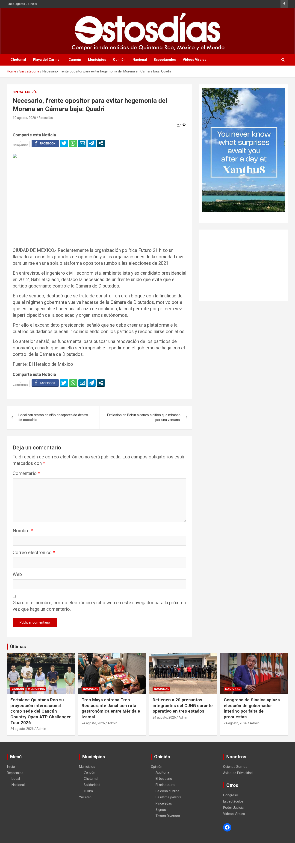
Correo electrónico (34, 552)
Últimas (18, 646)
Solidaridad (92, 785)
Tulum (88, 791)
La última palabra (168, 797)
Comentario (26, 473)
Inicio (11, 767)
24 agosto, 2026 (22, 729)
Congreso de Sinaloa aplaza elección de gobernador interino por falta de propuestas (252, 708)
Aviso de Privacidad (238, 773)
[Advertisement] (243, 265)
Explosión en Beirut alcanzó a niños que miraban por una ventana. (143, 417)
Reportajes (15, 773)
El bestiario (164, 779)
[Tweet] (64, 143)
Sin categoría (25, 92)
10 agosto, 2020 (24, 118)
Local (16, 779)
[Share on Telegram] (92, 143)
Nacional (140, 60)
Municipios (97, 60)
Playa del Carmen (47, 60)
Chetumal (18, 60)
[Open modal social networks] (101, 143)
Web (17, 574)
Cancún (74, 60)
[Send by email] (82, 143)
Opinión (119, 60)
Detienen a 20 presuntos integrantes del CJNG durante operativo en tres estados (183, 705)
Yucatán (85, 797)
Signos (161, 810)
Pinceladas (164, 803)
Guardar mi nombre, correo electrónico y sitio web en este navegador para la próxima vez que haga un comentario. (99, 606)
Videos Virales (194, 60)
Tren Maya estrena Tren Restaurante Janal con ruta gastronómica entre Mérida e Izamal (111, 708)
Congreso (230, 795)
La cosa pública (167, 791)
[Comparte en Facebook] (45, 143)
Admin (41, 729)
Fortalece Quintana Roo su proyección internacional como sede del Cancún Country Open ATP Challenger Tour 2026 (40, 711)
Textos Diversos (168, 816)
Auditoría (162, 772)
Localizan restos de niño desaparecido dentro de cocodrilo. (53, 417)
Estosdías (46, 118)
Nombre (23, 530)
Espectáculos (165, 60)
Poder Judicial (233, 808)
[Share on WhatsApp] (73, 143)
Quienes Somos (235, 767)
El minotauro (165, 785)
